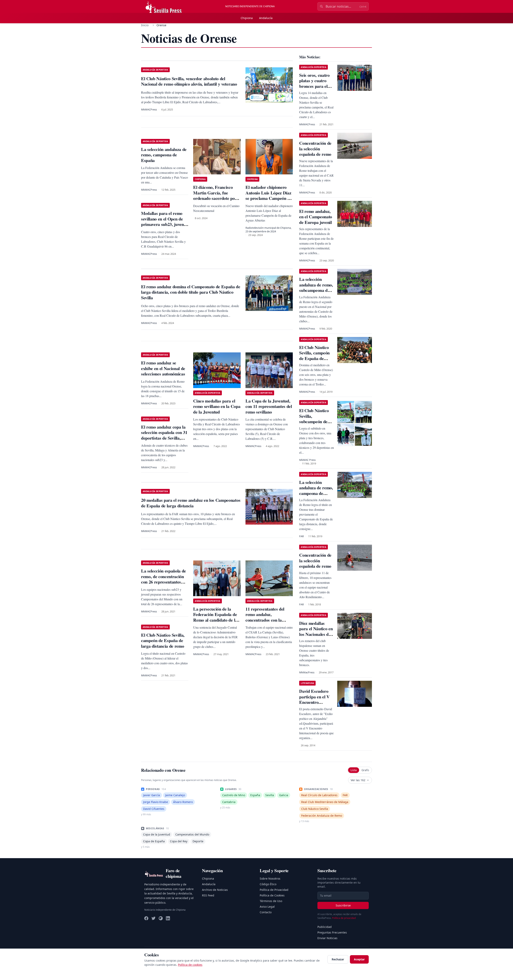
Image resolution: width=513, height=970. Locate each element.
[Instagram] (161, 918)
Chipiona (247, 18)
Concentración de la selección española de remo (315, 148)
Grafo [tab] (365, 770)
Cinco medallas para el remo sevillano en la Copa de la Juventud (216, 406)
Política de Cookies (272, 895)
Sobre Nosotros (270, 878)
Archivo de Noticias (215, 890)
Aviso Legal (267, 906)
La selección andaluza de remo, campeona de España (164, 155)
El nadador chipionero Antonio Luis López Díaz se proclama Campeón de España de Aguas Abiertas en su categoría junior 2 (268, 201)
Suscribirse (343, 905)
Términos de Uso (271, 901)
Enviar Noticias (327, 938)
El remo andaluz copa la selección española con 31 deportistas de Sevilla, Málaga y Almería (164, 435)
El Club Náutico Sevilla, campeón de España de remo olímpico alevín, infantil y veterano (314, 361)
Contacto (266, 912)
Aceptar (359, 959)
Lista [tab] (353, 770)
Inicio (144, 25)
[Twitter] (153, 918)
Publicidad (324, 927)
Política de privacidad (344, 918)
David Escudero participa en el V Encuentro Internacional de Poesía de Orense (314, 702)
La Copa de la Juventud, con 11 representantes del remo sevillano (268, 406)
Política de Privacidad (274, 890)
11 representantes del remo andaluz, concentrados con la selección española (264, 617)
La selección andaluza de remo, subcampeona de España (316, 287)
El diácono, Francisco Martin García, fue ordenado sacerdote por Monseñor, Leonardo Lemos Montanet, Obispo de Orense (216, 201)
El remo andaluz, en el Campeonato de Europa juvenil (315, 217)
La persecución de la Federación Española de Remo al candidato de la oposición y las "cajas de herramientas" (215, 620)
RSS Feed (208, 895)
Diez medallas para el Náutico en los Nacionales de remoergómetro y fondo (316, 634)
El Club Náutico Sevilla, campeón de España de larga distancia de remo (163, 640)
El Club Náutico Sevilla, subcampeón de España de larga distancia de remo (315, 421)
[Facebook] (146, 918)
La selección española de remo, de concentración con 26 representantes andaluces (163, 579)
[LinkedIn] (168, 918)
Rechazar (338, 959)
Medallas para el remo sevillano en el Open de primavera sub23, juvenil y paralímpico (163, 221)
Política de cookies (190, 965)
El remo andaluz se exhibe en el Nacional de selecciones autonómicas (163, 368)
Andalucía (266, 18)
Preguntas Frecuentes (332, 932)
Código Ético (268, 884)
